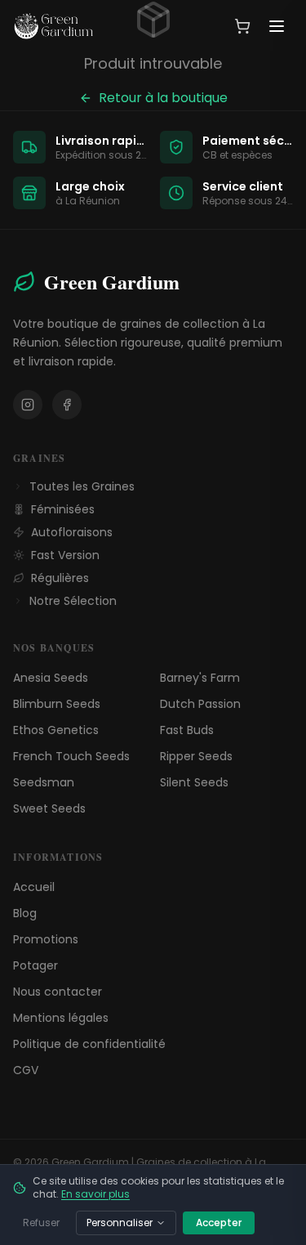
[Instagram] (27, 404)
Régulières (60, 578)
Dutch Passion (200, 704)
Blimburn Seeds (56, 704)
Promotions (45, 939)
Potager (35, 965)
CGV (25, 1070)
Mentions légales (61, 1018)
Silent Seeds (194, 782)
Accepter (219, 1222)
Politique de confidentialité (89, 1044)
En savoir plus (95, 1194)
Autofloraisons (72, 532)
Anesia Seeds (50, 678)
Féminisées (63, 509)
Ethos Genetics (56, 730)
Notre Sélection (73, 601)
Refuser (41, 1222)
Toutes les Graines (82, 486)
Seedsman (43, 782)
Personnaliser (119, 1222)
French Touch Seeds (71, 756)
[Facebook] (67, 404)
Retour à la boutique (163, 97)
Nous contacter (57, 991)
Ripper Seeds (196, 756)
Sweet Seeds (49, 808)
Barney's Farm (200, 678)
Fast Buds (187, 730)
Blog (25, 913)
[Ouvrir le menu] (276, 26)
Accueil (34, 887)
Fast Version (65, 555)
